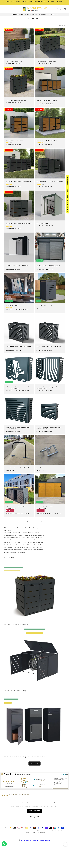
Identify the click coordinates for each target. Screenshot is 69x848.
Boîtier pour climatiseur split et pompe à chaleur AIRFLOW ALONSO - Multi (49, 428)
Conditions (43, 803)
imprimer (33, 803)
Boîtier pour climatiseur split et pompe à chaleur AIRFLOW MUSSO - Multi (49, 387)
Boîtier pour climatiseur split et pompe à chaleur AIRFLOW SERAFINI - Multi (18, 387)
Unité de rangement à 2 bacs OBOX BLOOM (16, 100)
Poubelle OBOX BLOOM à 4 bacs (14, 61)
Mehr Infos (63, 774)
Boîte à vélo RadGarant (42, 223)
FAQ (38, 803)
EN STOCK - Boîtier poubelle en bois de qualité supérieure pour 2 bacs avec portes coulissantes (48, 266)
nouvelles (27, 806)
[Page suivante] (46, 522)
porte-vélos (39, 468)
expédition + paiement (17, 806)
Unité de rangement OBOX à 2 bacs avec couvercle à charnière (19, 224)
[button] (3, 9)
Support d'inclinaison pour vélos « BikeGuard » (18, 468)
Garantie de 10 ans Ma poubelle (15, 803)
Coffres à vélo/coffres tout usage (15, 691)
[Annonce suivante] (66, 2)
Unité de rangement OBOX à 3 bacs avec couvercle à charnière (50, 182)
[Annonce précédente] (3, 2)
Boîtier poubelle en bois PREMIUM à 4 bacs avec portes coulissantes (18, 507)
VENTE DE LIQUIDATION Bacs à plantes (15, 306)
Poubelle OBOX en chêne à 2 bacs (14, 140)
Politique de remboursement (43, 830)
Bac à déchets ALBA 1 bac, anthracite (46, 306)
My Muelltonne (13, 831)
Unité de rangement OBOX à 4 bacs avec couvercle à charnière (19, 182)
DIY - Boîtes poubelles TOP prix (15, 625)
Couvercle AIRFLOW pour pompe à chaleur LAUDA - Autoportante (18, 347)
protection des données (54, 803)
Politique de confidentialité (57, 830)
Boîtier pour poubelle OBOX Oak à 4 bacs (47, 100)
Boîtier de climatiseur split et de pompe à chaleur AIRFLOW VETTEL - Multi (18, 428)
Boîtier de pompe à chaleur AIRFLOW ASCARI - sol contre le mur (49, 347)
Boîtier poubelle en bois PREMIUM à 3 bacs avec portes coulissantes (49, 507)
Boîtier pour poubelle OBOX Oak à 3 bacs (47, 140)
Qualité (27, 803)
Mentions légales (41, 832)
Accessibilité (53, 806)
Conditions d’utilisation (31, 832)
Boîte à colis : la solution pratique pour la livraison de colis (24, 757)
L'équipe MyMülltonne (37, 806)
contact (46, 806)
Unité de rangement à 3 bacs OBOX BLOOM (47, 61)
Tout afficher (35, 763)
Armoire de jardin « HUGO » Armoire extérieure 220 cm (18, 266)
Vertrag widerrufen (34, 810)
